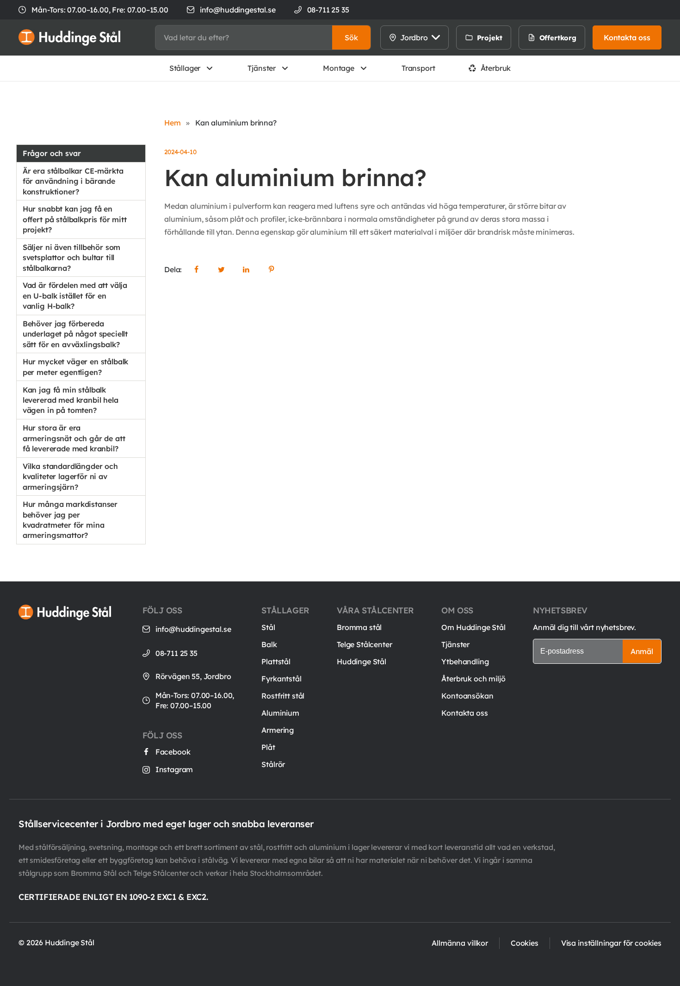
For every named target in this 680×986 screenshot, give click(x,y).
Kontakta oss (464, 713)
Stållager (185, 68)
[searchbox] (243, 37)
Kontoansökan (467, 695)
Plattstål (276, 661)
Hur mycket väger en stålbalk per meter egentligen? (76, 366)
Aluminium (280, 713)
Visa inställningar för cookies (611, 943)
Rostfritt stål (282, 695)
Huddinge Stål (361, 661)
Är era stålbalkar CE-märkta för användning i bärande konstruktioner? (73, 181)
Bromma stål (359, 627)
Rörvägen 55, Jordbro (193, 676)
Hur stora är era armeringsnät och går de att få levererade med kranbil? (74, 438)
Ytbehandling (464, 661)
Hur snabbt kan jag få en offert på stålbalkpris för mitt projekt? (75, 219)
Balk (269, 644)
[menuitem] (520, 37)
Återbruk (496, 68)
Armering (277, 730)
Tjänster (261, 68)
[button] (351, 37)
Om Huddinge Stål (473, 627)
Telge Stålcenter (364, 644)
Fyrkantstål (281, 678)
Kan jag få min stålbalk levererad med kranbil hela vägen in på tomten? (70, 400)
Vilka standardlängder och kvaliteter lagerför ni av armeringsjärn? (70, 477)
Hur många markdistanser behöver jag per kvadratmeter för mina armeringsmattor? (70, 519)
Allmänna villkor (460, 943)
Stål (268, 627)
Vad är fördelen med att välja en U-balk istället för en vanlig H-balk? (75, 296)
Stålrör (273, 764)
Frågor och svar (52, 153)
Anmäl (642, 651)
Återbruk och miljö (473, 678)
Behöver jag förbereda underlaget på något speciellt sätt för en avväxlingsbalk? (75, 334)
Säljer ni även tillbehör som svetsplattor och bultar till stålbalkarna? (72, 258)
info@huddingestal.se (238, 9)
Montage (338, 68)
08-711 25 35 (176, 653)
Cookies (524, 943)
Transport (418, 68)
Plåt (268, 747)
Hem (172, 122)
